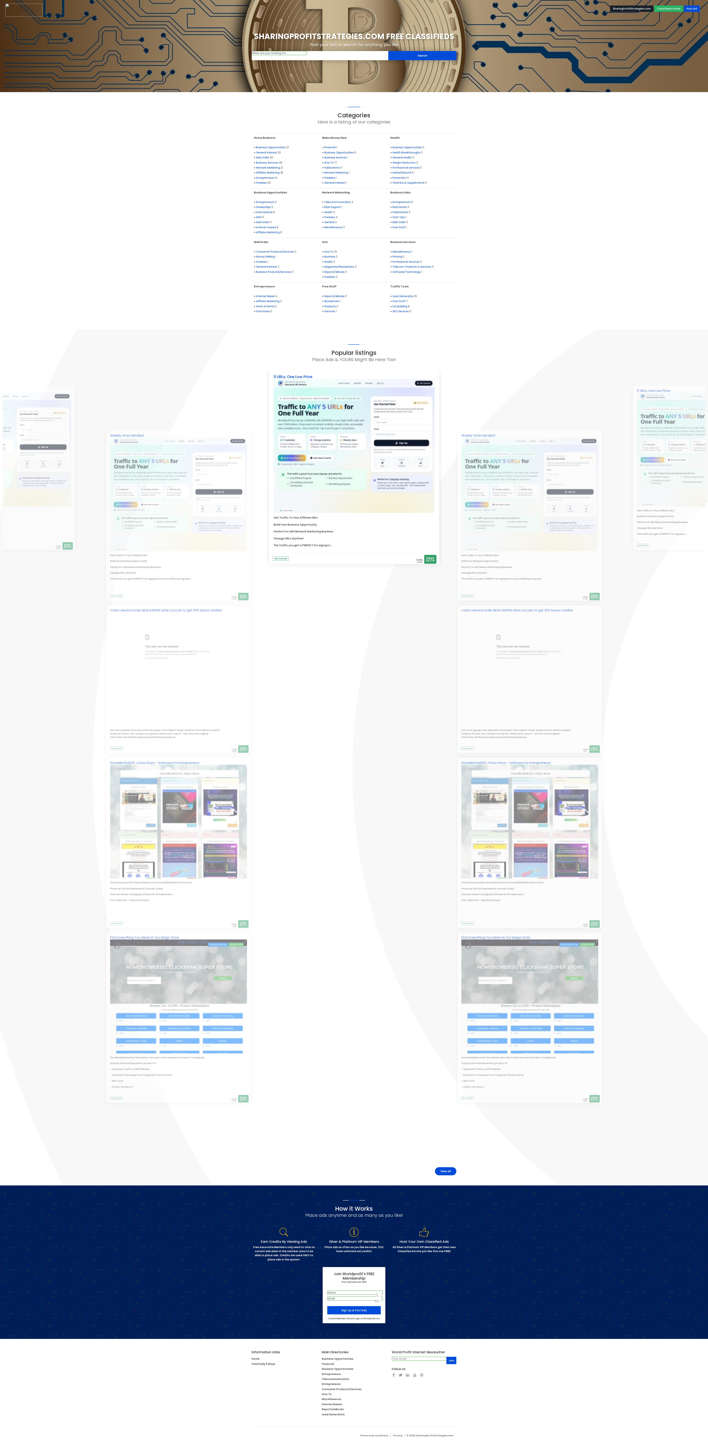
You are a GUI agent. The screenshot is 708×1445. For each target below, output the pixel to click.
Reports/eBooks (334, 272)
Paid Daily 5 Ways (263, 1364)
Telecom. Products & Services (412, 267)
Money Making (265, 256)
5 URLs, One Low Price (293, 376)
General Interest (266, 152)
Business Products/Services (273, 272)
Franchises (263, 311)
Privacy (398, 1435)
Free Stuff (399, 227)
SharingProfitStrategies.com (632, 9)
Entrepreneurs (265, 178)
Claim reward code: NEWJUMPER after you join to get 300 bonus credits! (166, 610)
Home (256, 1359)
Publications (332, 167)
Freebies (261, 183)
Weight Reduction (404, 163)
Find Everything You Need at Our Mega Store (144, 937)
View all (445, 1171)
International (264, 212)
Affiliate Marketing (268, 172)
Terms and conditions (374, 1435)
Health (328, 212)
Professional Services (406, 167)
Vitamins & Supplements (408, 183)
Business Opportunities (270, 147)
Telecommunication (337, 202)
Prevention (399, 178)
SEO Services (401, 311)
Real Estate (400, 207)
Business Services (267, 163)
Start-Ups (399, 217)
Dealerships (263, 207)
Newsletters (331, 301)
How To (329, 163)
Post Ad (692, 9)
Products (330, 306)
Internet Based (265, 296)
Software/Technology (407, 272)
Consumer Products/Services (275, 251)
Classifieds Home (668, 9)
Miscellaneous (333, 227)
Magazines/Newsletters (339, 267)
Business (329, 256)
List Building (400, 306)
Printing (397, 256)
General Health (402, 157)
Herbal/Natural (402, 172)
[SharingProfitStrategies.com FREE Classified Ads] (24, 10)
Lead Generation (403, 296)
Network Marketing (268, 167)
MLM (259, 217)
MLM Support (332, 207)
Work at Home (265, 306)
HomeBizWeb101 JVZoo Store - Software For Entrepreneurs (154, 763)
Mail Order (262, 157)
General (329, 222)
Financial (330, 147)
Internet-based (266, 227)
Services (329, 311)
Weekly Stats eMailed (127, 435)
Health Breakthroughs (406, 152)
